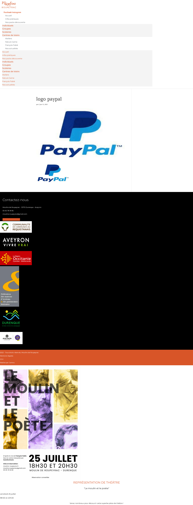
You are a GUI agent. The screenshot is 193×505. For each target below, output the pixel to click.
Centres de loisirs (10, 35)
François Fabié (11, 45)
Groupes (6, 29)
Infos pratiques (12, 19)
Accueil (8, 16)
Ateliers (8, 38)
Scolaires (6, 32)
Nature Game (11, 42)
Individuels (7, 25)
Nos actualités (11, 48)
